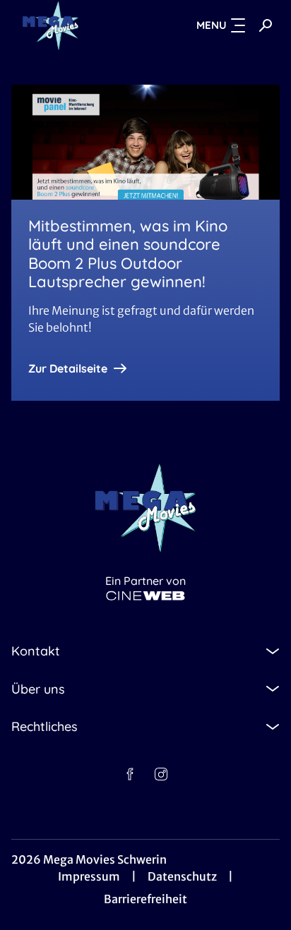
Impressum (89, 876)
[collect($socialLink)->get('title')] (130, 774)
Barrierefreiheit (145, 899)
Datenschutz (182, 876)
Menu (211, 25)
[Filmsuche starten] (265, 25)
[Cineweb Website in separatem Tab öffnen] (145, 596)
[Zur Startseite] (75, 25)
